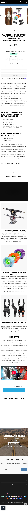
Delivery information (14, 169)
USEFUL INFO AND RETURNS (14, 475)
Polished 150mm (18, 66)
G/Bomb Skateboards (5, 326)
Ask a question (14, 172)
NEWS (13, 484)
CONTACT (13, 488)
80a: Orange (13, 59)
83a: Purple (21, 59)
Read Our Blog (14, 443)
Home (14, 30)
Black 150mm (9, 66)
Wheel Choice (14, 56)
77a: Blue (6, 59)
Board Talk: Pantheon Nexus (14, 446)
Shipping (9, 48)
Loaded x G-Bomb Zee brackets (19, 86)
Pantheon (14, 32)
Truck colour (14, 63)
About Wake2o (14, 480)
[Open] (3, 508)
